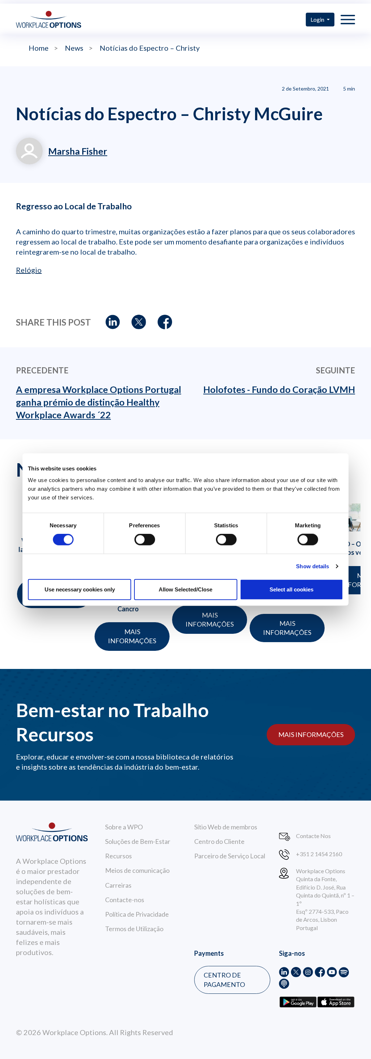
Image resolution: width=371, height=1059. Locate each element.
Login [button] (317, 19)
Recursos (118, 856)
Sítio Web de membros (225, 827)
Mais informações (132, 636)
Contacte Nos (313, 835)
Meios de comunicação (137, 870)
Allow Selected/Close (185, 589)
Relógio (29, 269)
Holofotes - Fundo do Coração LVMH (279, 389)
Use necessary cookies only (80, 589)
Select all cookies (291, 589)
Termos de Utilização (134, 929)
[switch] (144, 539)
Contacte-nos (124, 900)
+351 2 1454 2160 (319, 853)
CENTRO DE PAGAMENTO (224, 979)
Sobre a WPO (124, 827)
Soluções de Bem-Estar (137, 841)
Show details (312, 566)
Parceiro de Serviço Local (229, 856)
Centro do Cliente (219, 841)
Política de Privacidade (137, 914)
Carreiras (118, 885)
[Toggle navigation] (348, 19)
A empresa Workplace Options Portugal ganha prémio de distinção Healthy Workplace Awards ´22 (98, 402)
